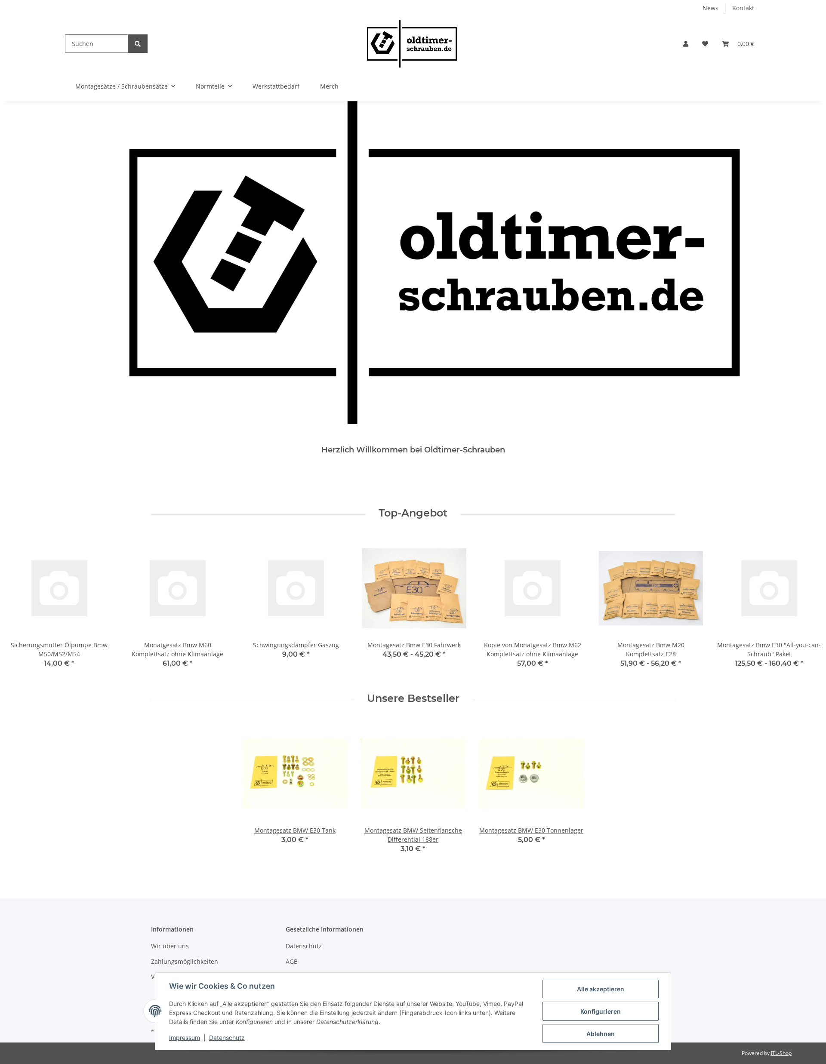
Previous (21, 607)
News (710, 8)
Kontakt (743, 8)
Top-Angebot (413, 513)
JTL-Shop (781, 1053)
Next (805, 607)
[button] (685, 43)
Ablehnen (600, 1033)
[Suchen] (138, 43)
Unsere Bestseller (413, 698)
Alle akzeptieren (600, 989)
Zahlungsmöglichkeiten (184, 961)
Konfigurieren (600, 1011)
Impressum (184, 1037)
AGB (292, 961)
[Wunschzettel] (705, 43)
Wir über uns (170, 946)
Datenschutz (304, 946)
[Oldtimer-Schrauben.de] (411, 43)
